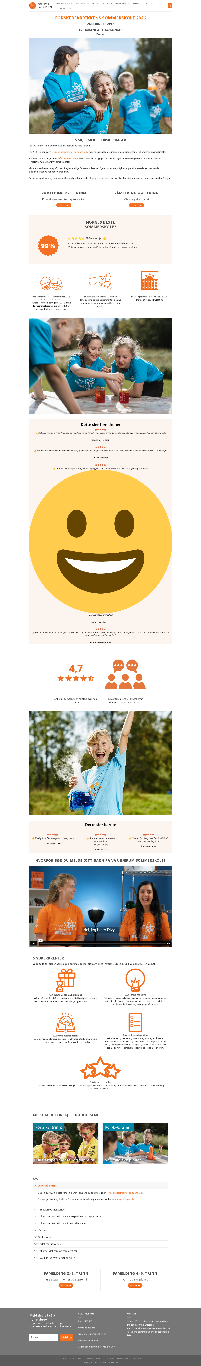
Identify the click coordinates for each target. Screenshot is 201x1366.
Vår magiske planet (69, 158)
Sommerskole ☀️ (64, 3)
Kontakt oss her (86, 1327)
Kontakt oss (64, 8)
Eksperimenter (122, 3)
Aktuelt (137, 3)
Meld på (66, 1337)
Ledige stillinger (68, 1358)
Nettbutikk (98, 3)
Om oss (148, 3)
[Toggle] (35, 1185)
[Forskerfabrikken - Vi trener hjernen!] (40, 5)
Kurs (109, 3)
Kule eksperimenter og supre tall (70, 151)
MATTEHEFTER (82, 3)
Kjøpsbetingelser (132, 1358)
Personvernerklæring (112, 1358)
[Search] (170, 5)
